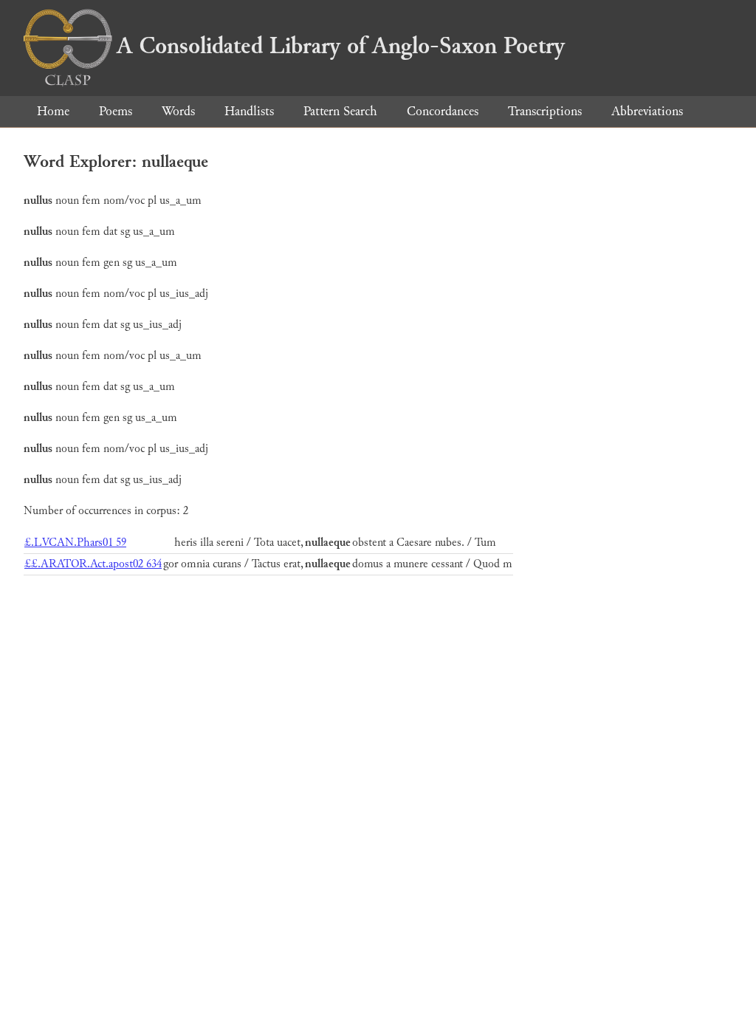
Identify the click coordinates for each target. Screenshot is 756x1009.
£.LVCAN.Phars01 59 (75, 542)
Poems (115, 111)
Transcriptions (545, 111)
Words (178, 111)
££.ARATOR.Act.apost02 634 (93, 563)
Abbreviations (647, 111)
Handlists (249, 111)
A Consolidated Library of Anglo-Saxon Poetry (341, 46)
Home (53, 111)
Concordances (442, 111)
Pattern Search (340, 111)
